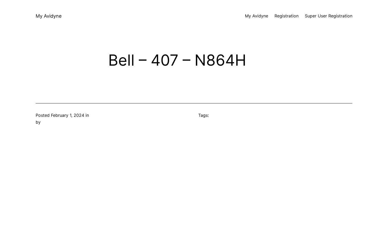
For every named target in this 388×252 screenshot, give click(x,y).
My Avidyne (48, 16)
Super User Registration (328, 15)
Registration (287, 15)
